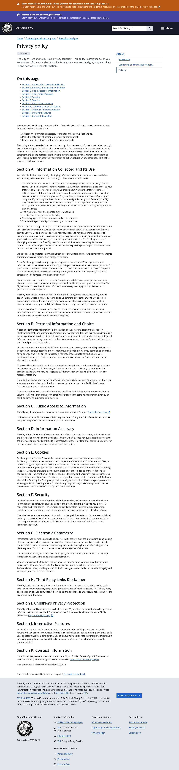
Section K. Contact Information (37, 116)
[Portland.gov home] (17, 28)
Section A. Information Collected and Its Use (43, 84)
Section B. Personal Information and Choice (43, 87)
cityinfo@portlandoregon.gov (84, 659)
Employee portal (137, 727)
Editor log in (135, 732)
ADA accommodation (102, 722)
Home (20, 38)
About (120, 53)
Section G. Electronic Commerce (37, 103)
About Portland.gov (68, 38)
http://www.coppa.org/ (39, 615)
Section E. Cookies (31, 97)
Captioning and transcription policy (136, 64)
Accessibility (124, 59)
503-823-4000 (62, 693)
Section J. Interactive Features (36, 112)
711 (85, 693)
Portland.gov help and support (41, 38)
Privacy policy (98, 732)
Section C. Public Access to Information (41, 90)
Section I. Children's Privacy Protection (41, 109)
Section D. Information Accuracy (37, 93)
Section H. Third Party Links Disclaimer (41, 106)
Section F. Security (31, 100)
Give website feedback (74, 674)
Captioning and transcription (106, 727)
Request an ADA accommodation (33, 693)
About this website (138, 722)
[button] (167, 28)
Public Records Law (97, 412)
